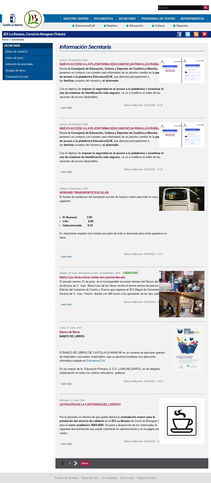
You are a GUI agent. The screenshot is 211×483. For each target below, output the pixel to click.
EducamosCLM (85, 25)
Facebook (179, 34)
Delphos (112, 25)
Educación (136, 25)
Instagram (187, 34)
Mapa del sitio (90, 477)
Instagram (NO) (170, 34)
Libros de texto (14, 57)
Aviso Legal (127, 477)
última (84, 463)
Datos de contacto (16, 51)
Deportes (182, 25)
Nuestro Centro (75, 18)
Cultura (159, 25)
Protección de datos (67, 477)
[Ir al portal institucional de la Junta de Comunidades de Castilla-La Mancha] (18, 27)
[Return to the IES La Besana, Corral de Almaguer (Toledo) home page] (34, 27)
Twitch (196, 34)
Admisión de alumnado (19, 64)
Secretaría (127, 18)
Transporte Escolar (17, 76)
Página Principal (146, 477)
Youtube (204, 34)
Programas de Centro (158, 18)
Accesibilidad (109, 477)
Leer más (66, 107)
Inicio (5, 39)
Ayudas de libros (16, 70)
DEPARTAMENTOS (192, 18)
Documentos (103, 18)
